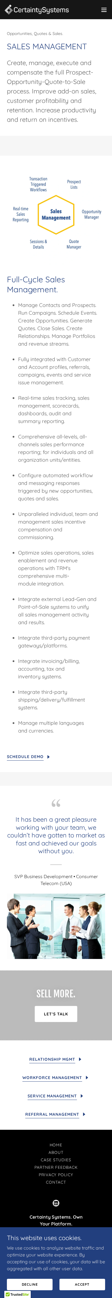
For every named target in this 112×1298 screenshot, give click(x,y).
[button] (104, 9)
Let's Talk (56, 1014)
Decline (30, 1284)
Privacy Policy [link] (56, 1174)
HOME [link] (56, 1145)
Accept (82, 1284)
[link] (37, 9)
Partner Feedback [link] (56, 1167)
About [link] (56, 1152)
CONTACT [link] (56, 1182)
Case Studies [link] (56, 1159)
